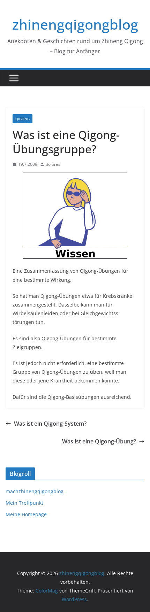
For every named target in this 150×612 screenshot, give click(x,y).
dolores (53, 164)
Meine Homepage (26, 514)
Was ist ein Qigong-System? (50, 423)
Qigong (22, 118)
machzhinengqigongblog (34, 491)
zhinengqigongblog (75, 24)
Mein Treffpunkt (24, 502)
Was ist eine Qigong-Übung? (99, 441)
